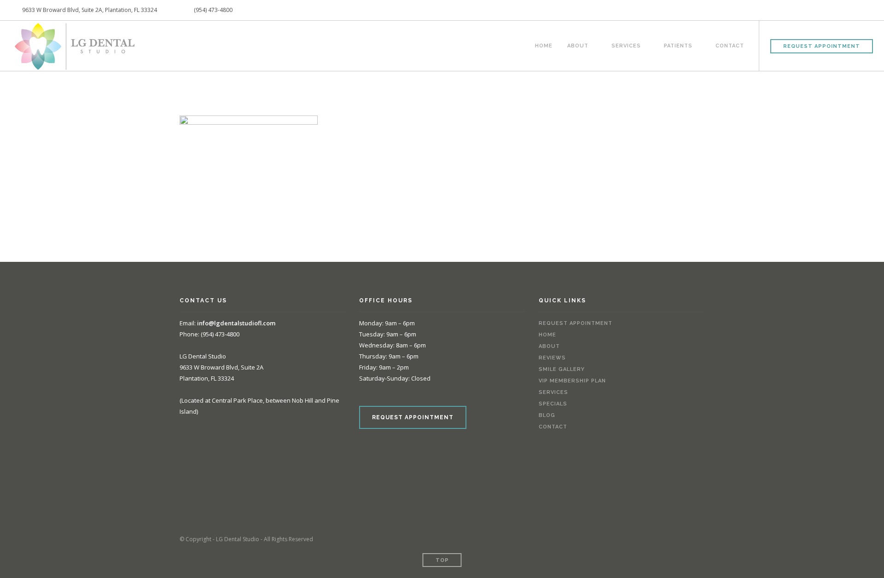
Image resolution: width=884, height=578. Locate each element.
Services (626, 44)
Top (442, 560)
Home (543, 44)
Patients (678, 44)
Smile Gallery (562, 369)
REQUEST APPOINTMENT (413, 417)
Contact (729, 44)
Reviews (552, 358)
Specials (553, 404)
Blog (547, 415)
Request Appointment (821, 46)
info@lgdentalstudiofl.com (236, 323)
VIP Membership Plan (572, 381)
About (577, 44)
